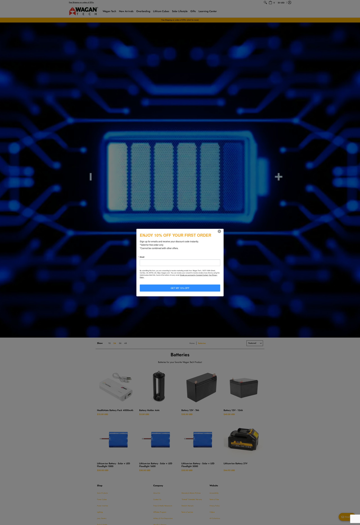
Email (142, 257)
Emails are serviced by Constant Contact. (194, 275)
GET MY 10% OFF (180, 288)
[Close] (221, 231)
